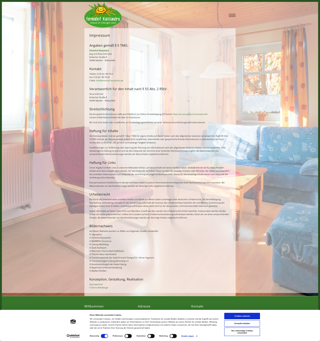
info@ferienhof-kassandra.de (109, 80)
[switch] (128, 336)
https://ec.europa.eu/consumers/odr (190, 114)
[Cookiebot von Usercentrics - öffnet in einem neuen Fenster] (73, 336)
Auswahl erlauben (242, 323)
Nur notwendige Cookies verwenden (242, 332)
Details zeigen (187, 336)
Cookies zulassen (242, 316)
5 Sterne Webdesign (98, 287)
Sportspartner (96, 284)
